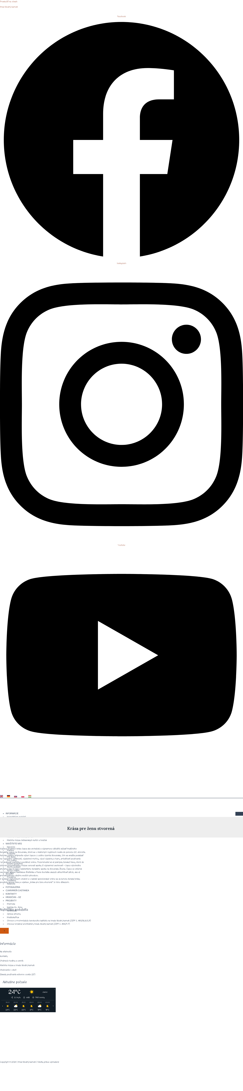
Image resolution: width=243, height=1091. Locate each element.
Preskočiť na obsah (8, 2)
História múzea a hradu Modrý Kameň (17, 965)
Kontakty (4, 956)
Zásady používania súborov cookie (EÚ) (17, 974)
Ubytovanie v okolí (8, 970)
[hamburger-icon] (239, 814)
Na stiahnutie (6, 952)
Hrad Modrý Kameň (9, 7)
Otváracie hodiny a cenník (11, 961)
